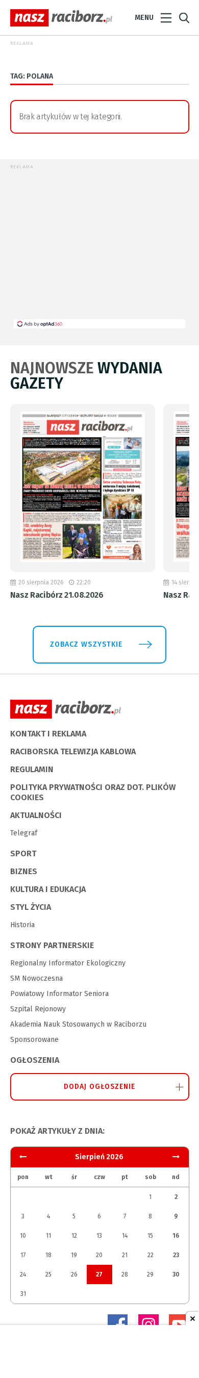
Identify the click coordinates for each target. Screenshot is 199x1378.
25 (48, 1274)
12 (74, 1235)
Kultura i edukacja (48, 889)
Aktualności (36, 815)
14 (125, 1235)
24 (23, 1274)
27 (99, 1274)
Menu (144, 17)
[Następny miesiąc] (23, 1157)
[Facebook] (118, 1324)
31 (23, 1293)
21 (125, 1255)
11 (48, 1235)
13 (99, 1235)
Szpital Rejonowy (38, 1009)
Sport (23, 853)
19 (74, 1255)
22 (150, 1255)
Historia (22, 925)
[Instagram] (148, 1324)
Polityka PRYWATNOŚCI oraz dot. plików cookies (93, 792)
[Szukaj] (184, 18)
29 (150, 1274)
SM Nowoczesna (36, 978)
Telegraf (23, 833)
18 (48, 1255)
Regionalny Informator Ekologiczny (68, 963)
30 (176, 1274)
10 (23, 1235)
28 (124, 1274)
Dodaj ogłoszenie (100, 1086)
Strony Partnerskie (52, 945)
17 (23, 1255)
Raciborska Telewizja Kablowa (73, 751)
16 (175, 1235)
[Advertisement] (99, 247)
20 (99, 1255)
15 (150, 1235)
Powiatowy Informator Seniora (59, 993)
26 (74, 1274)
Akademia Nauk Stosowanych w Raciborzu (78, 1024)
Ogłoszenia (34, 1060)
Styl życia (30, 907)
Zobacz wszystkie (86, 644)
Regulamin (32, 769)
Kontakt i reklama (48, 733)
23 (176, 1255)
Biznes (23, 871)
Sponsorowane (34, 1039)
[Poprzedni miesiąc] (176, 1157)
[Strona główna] (61, 18)
